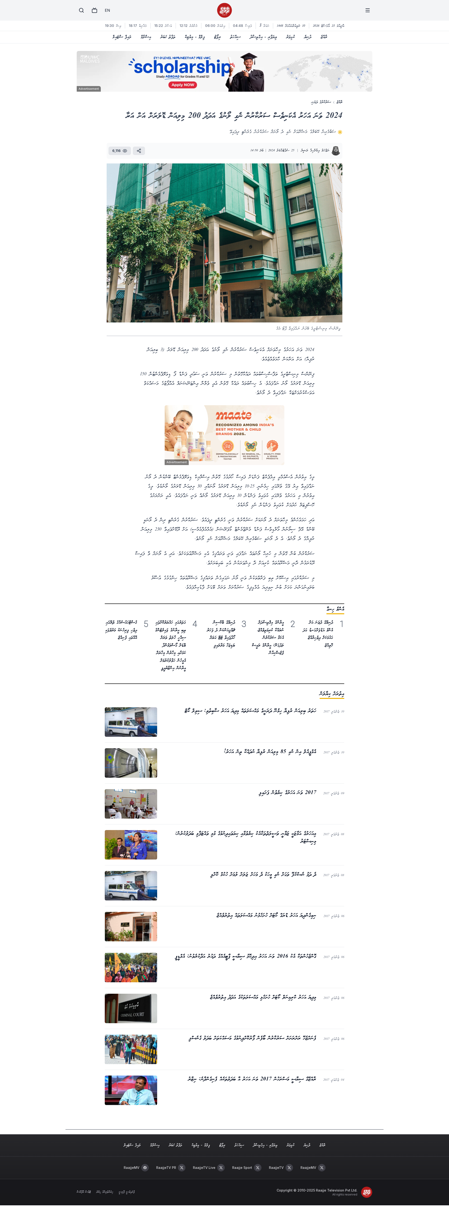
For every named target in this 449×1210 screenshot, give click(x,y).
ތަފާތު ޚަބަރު (167, 37)
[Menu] (367, 10)
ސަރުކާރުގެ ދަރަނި (321, 102)
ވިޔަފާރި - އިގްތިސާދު (263, 37)
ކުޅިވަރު (290, 37)
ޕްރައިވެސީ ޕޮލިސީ (126, 1192)
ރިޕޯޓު (217, 37)
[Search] (81, 10)
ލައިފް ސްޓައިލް (121, 37)
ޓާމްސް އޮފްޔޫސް (84, 1192)
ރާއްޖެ (324, 37)
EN (107, 10)
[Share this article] (139, 151)
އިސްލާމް (146, 37)
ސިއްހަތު (235, 37)
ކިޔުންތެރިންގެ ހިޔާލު (104, 1192)
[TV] (94, 10)
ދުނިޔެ (307, 37)
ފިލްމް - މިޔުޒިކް (195, 37)
